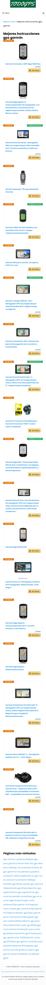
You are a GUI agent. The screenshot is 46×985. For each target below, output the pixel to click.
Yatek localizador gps (17, 912)
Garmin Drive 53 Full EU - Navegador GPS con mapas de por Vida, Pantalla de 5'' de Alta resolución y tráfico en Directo (22, 146)
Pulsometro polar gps (20, 925)
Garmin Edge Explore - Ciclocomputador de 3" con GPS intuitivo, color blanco (19, 626)
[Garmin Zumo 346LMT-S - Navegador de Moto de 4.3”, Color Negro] (23, 742)
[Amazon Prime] (38, 67)
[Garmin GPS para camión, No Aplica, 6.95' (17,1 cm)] (23, 254)
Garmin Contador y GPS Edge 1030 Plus (22, 64)
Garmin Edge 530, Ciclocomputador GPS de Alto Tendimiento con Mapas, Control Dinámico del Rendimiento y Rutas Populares (22, 466)
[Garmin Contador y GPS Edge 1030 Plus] (23, 52)
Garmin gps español (20, 892)
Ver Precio (35, 70)
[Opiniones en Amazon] (23, 576)
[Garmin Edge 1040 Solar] (23, 535)
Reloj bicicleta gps (12, 888)
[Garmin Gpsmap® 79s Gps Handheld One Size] (23, 177)
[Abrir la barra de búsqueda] (43, 13)
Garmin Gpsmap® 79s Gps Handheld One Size (21, 190)
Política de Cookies (15, 971)
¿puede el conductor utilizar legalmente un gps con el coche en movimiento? (23, 875)
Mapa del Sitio (40, 971)
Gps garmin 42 (20, 904)
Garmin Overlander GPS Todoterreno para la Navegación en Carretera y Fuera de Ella (22, 344)
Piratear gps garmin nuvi (20, 941)
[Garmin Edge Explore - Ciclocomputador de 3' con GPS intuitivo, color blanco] (23, 611)
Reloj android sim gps (18, 933)
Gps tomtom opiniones (14, 859)
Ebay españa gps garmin (30, 884)
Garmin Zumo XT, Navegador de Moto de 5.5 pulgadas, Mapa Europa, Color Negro (22, 585)
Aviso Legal (4, 971)
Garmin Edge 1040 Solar (16, 547)
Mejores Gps (9, 21)
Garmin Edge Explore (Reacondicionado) (14, 668)
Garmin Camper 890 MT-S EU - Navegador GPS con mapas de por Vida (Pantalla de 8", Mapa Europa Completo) (21, 305)
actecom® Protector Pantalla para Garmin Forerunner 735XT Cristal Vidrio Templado (21, 424)
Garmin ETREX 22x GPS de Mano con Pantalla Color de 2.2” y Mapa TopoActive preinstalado (21, 230)
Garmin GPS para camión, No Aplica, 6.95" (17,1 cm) (22, 264)
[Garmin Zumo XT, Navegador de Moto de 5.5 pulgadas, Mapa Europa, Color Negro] (23, 567)
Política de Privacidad (28, 971)
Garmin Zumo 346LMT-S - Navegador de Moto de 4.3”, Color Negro (22, 755)
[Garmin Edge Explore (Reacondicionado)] (23, 655)
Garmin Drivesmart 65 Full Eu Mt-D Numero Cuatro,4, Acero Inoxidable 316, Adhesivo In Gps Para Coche (21, 835)
